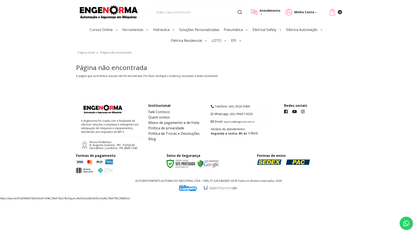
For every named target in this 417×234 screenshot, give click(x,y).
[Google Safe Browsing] (208, 163)
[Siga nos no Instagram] (303, 111)
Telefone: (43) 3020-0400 (232, 106)
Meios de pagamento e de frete (173, 122)
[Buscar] (240, 12)
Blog (152, 138)
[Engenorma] (108, 12)
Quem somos (159, 117)
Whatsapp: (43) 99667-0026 (233, 114)
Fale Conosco (159, 111)
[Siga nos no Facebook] (286, 111)
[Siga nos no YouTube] (294, 111)
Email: (234, 122)
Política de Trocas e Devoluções (174, 133)
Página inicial (86, 52)
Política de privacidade (166, 128)
